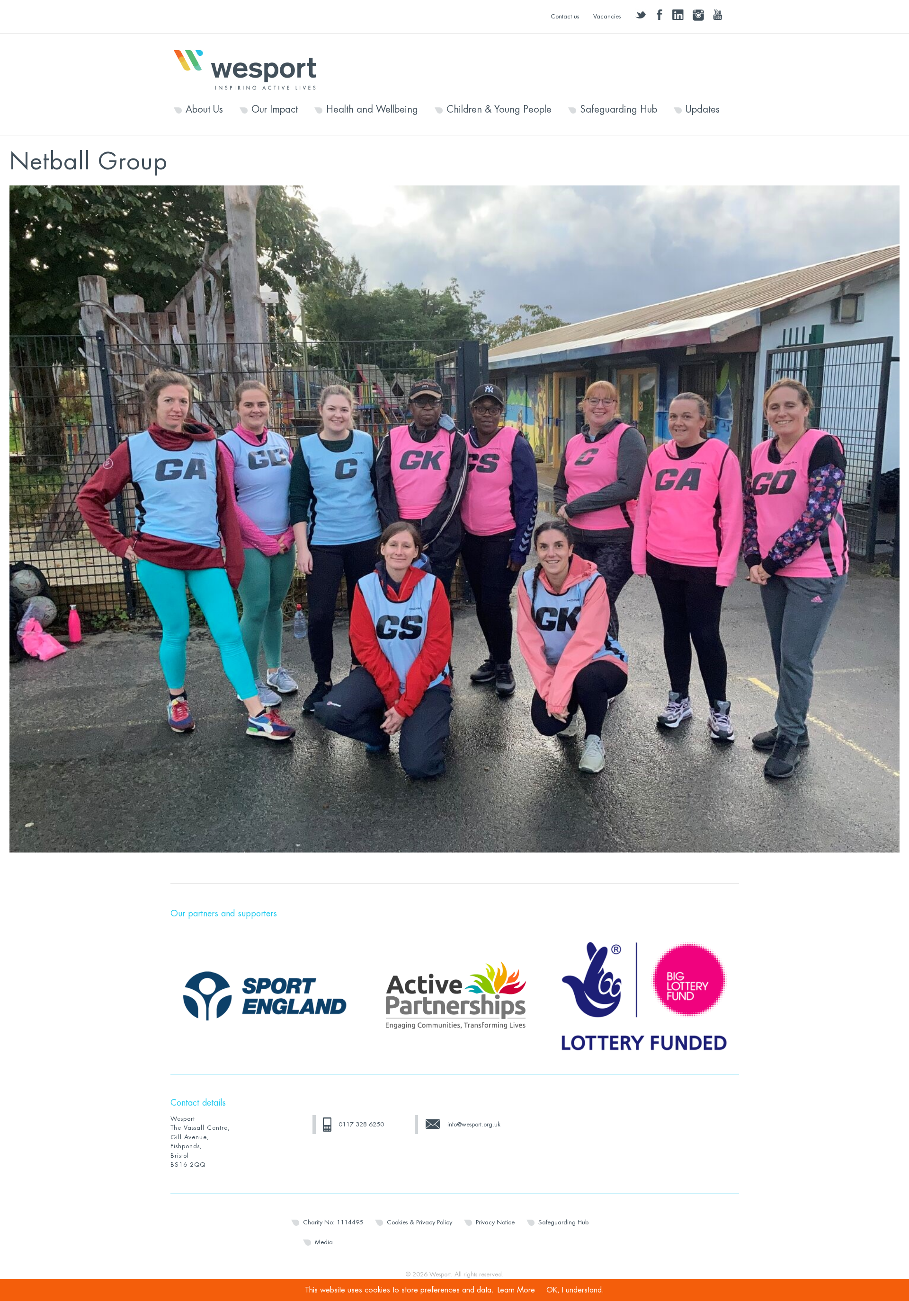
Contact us (565, 16)
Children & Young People (499, 109)
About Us (204, 109)
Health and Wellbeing (372, 109)
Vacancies (607, 16)
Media (324, 1242)
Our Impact (274, 109)
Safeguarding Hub (618, 109)
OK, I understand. (575, 1290)
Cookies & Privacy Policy (419, 1222)
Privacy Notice (495, 1222)
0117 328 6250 (361, 1124)
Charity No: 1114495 (333, 1222)
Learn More (516, 1290)
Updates (703, 109)
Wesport (249, 69)
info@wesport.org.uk (473, 1124)
